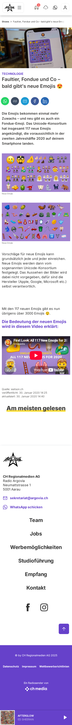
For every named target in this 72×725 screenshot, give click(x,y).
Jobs (36, 534)
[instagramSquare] (44, 607)
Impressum (29, 666)
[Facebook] (35, 101)
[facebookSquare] (28, 607)
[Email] (25, 101)
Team (36, 520)
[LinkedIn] (45, 101)
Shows (5, 21)
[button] (55, 8)
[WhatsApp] (5, 101)
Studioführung (36, 561)
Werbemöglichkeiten (36, 547)
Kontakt (35, 588)
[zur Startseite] (9, 8)
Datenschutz (11, 666)
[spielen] (65, 717)
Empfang (36, 574)
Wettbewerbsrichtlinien (54, 666)
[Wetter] (46, 8)
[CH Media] (36, 688)
